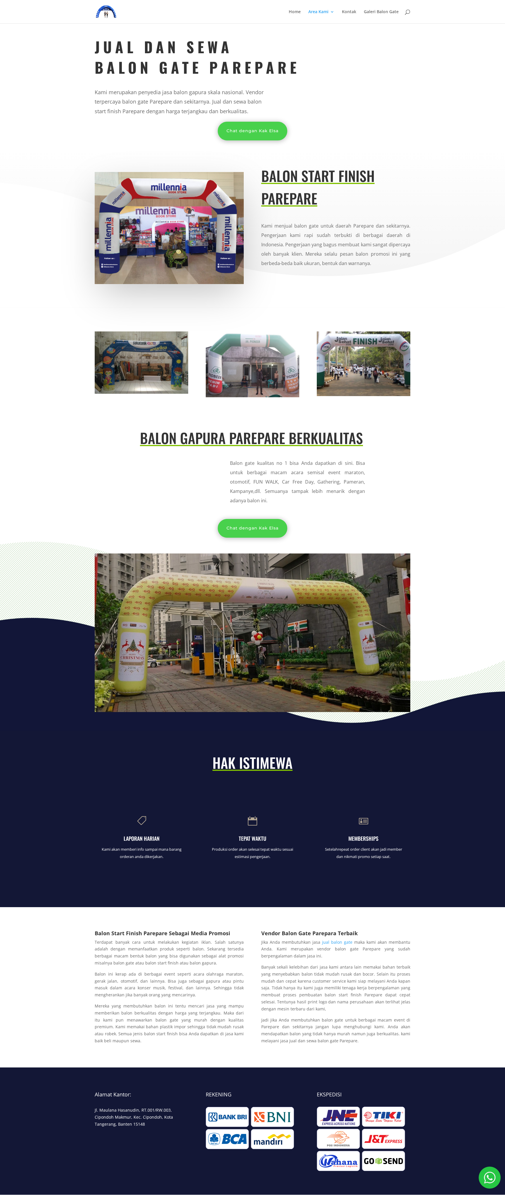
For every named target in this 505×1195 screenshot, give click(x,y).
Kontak (349, 12)
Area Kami (318, 12)
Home (295, 12)
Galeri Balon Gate (381, 12)
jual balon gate (337, 942)
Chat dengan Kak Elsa (252, 130)
